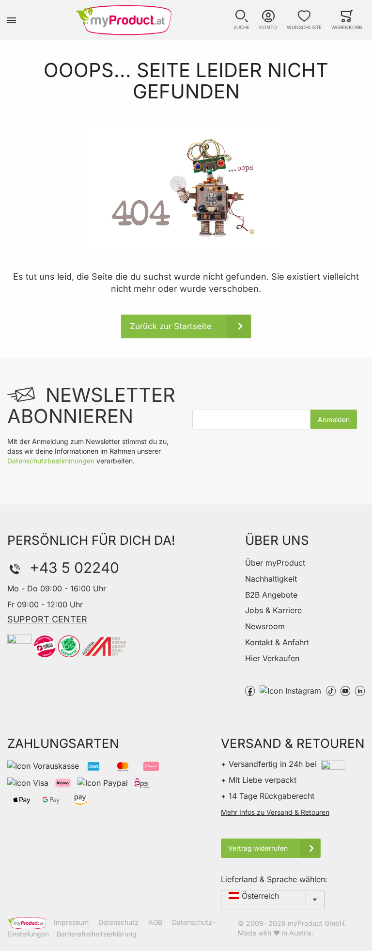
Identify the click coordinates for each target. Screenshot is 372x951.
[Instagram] (290, 690)
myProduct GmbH (316, 923)
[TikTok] (331, 690)
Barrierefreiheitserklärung (97, 934)
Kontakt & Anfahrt (277, 642)
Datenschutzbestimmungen (50, 461)
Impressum (71, 922)
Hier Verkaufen (272, 658)
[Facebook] (250, 690)
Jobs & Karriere (273, 610)
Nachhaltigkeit (271, 579)
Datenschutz (118, 922)
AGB (155, 922)
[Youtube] (345, 690)
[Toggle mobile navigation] (11, 20)
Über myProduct (275, 563)
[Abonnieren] (333, 419)
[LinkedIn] (360, 690)
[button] (241, 20)
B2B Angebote (271, 595)
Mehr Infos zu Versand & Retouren (275, 812)
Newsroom (265, 626)
